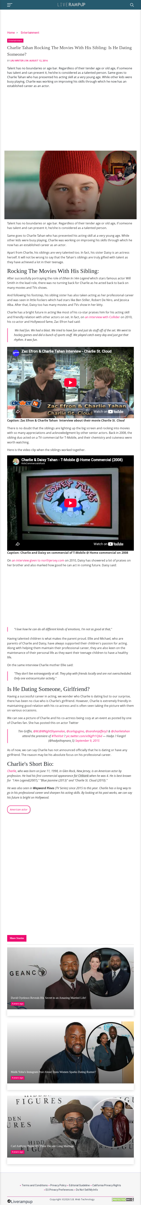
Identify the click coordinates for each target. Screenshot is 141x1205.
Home (11, 32)
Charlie (11, 771)
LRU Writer (17, 60)
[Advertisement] (70, 119)
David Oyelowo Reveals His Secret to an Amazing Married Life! (48, 997)
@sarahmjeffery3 (97, 731)
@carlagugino (75, 731)
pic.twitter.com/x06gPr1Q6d (84, 736)
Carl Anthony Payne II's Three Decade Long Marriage (42, 1146)
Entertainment (30, 32)
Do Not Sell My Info (87, 1189)
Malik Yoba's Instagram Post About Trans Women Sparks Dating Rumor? (53, 1072)
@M (35, 731)
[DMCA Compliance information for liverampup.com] (123, 1201)
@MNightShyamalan (52, 731)
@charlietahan (120, 731)
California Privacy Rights (106, 1185)
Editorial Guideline (79, 1185)
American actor (19, 809)
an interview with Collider (102, 317)
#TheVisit (57, 736)
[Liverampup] (71, 4)
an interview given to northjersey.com (38, 560)
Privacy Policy (58, 1185)
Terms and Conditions (35, 1185)
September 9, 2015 (87, 741)
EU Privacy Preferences (59, 1189)
